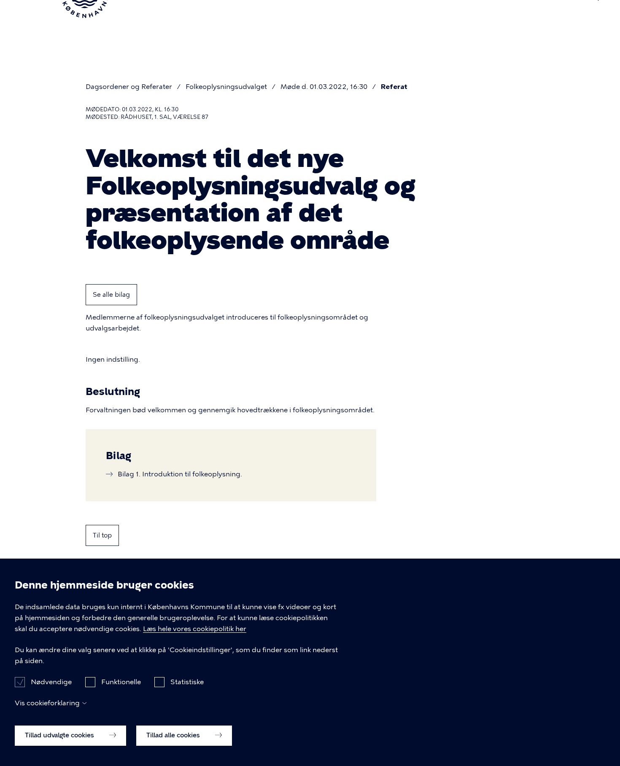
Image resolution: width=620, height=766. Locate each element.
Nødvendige (51, 681)
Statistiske (187, 681)
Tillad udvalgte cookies (60, 735)
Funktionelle (121, 681)
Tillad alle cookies (174, 735)
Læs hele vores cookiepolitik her (194, 629)
